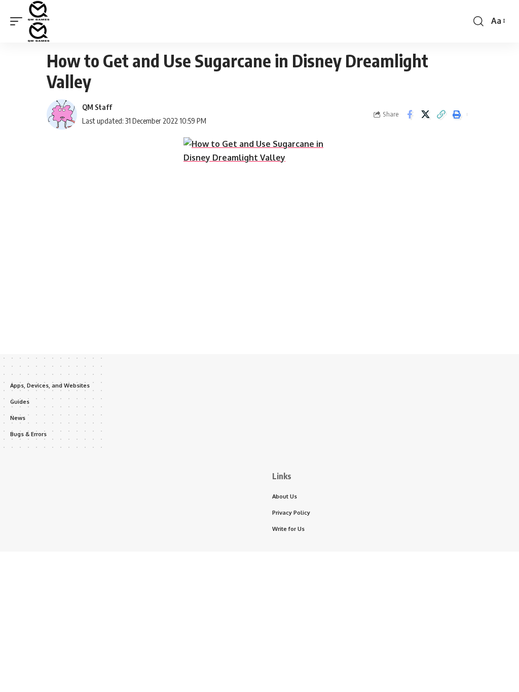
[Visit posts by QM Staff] (62, 114)
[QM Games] (38, 21)
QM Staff (97, 106)
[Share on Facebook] (409, 114)
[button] (18, 21)
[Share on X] (425, 114)
